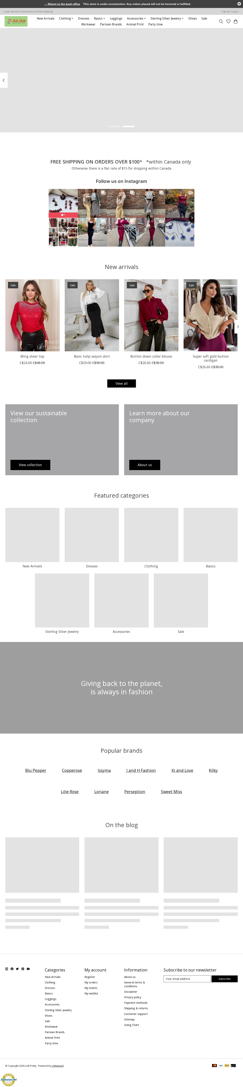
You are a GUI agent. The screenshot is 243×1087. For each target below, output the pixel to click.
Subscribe (225, 979)
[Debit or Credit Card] (233, 1066)
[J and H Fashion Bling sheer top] (32, 315)
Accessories (121, 631)
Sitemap (129, 1019)
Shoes (192, 18)
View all (122, 383)
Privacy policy (132, 997)
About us (130, 977)
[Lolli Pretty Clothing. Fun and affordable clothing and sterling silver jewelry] (16, 21)
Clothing (151, 566)
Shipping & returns (136, 1008)
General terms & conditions (134, 984)
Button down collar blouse (151, 356)
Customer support (136, 1014)
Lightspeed (58, 1065)
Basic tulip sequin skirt (92, 356)
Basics (210, 566)
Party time (155, 24)
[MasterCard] (214, 1066)
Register (89, 977)
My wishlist (91, 993)
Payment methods (136, 1002)
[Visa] (220, 1066)
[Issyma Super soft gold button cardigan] (211, 315)
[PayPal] (227, 1066)
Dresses (83, 18)
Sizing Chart (131, 1025)
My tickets (90, 988)
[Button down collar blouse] (151, 315)
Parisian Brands (111, 24)
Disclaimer (130, 991)
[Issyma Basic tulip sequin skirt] (92, 315)
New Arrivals (45, 18)
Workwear (88, 24)
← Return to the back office (62, 4)
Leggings (116, 18)
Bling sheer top (32, 356)
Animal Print (135, 24)
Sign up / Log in (230, 11)
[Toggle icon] (221, 21)
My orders (91, 982)
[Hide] (239, 4)
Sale (204, 18)
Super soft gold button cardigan (211, 358)
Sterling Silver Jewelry (62, 631)
